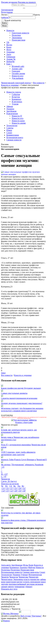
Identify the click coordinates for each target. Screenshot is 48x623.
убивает (28, 586)
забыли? (5, 17)
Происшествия (27, 570)
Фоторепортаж (35, 574)
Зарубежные (17, 565)
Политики (15, 570)
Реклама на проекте (27, 2)
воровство (35, 579)
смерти (10, 586)
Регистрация (7, 12)
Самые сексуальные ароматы (14, 393)
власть (27, 579)
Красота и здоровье (23, 375)
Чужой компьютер (12, 20)
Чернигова (23, 577)
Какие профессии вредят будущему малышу (21, 388)
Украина (16, 574)
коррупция (11, 582)
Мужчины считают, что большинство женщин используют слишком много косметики (22, 409)
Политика (5, 570)
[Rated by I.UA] (25, 613)
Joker (3, 373)
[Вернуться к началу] (5, 621)
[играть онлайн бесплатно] (24, 505)
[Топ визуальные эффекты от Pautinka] (24, 420)
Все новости (6, 375)
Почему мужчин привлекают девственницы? (21, 403)
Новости (40, 567)
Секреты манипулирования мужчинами (19, 398)
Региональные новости (11, 572)
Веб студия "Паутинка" (31, 616)
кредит (19, 582)
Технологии (6, 574)
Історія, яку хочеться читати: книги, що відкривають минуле (19, 431)
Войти (4, 23)
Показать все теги (9, 589)
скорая (4, 586)
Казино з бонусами (24, 422)
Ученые (24, 574)
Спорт (42, 572)
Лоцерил (24, 567)
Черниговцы (7, 579)
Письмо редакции (9, 2)
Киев (31, 565)
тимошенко (19, 586)
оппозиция (35, 582)
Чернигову (34, 577)
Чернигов (13, 577)
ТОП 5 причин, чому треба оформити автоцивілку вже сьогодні (18, 453)
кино (3, 582)
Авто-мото (6, 565)
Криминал (14, 567)
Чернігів (5, 577)
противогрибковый (17, 584)
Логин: (4, 15)
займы (43, 579)
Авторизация (7, 10)
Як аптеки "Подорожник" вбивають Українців (22, 464)
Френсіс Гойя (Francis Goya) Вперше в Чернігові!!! (24, 459)
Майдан (31, 567)
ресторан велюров (35, 584)
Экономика (18, 579)
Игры (25, 565)
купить (26, 582)
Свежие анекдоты (31, 572)
